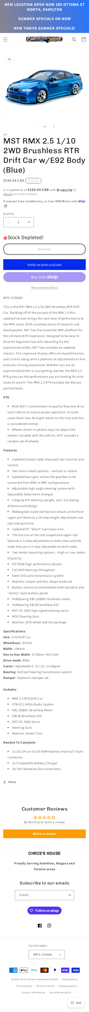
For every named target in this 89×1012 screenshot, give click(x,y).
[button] (5, 39)
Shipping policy (68, 985)
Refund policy (70, 979)
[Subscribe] (69, 895)
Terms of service (46, 985)
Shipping (7, 194)
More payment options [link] (44, 287)
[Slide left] (35, 126)
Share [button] (12, 782)
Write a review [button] (44, 833)
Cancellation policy (60, 992)
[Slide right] (54, 126)
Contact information (33, 992)
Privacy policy (24, 985)
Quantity (8, 213)
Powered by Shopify (47, 979)
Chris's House (28, 979)
